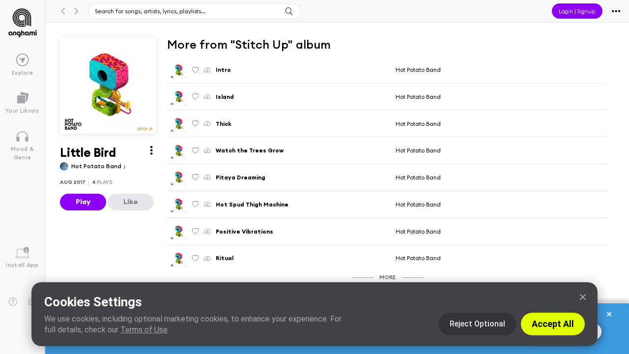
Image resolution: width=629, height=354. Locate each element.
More (387, 277)
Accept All (553, 324)
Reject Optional (477, 323)
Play (83, 201)
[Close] (583, 297)
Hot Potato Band (97, 166)
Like (130, 201)
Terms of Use (144, 329)
